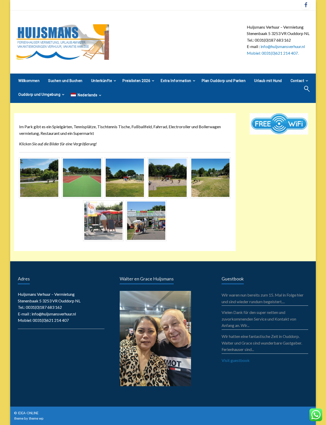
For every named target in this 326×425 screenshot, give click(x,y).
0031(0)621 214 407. (280, 53)
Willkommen (28, 81)
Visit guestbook (236, 360)
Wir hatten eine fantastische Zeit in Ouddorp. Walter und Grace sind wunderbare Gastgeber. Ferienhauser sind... (262, 343)
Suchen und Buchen (65, 81)
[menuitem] (29, 81)
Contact (297, 81)
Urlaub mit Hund (268, 81)
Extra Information (176, 81)
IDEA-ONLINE (28, 413)
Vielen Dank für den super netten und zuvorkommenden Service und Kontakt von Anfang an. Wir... (259, 319)
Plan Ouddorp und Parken (224, 81)
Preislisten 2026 (136, 81)
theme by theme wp (29, 418)
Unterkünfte (101, 81)
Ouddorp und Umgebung (39, 94)
